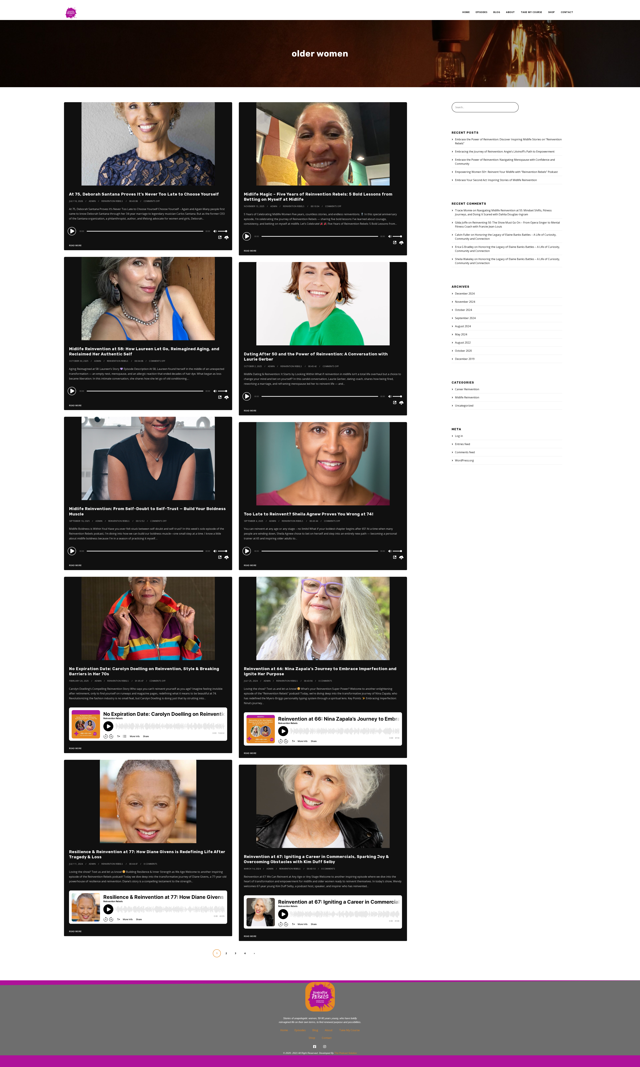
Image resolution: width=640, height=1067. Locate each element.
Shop (551, 12)
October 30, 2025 (78, 361)
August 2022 (463, 342)
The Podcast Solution (345, 1053)
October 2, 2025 (253, 366)
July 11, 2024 (76, 863)
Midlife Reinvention (467, 397)
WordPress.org (464, 460)
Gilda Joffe (461, 222)
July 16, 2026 (76, 201)
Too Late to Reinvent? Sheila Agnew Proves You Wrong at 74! (309, 514)
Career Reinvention (467, 389)
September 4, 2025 (253, 521)
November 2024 (465, 302)
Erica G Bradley (464, 247)
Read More (75, 245)
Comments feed (465, 452)
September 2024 (465, 318)
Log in (459, 436)
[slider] (222, 234)
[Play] (72, 231)
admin (92, 201)
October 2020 (463, 351)
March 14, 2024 (252, 868)
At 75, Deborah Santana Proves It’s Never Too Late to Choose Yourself (144, 194)
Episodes (481, 12)
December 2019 (464, 359)
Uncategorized (464, 405)
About (510, 12)
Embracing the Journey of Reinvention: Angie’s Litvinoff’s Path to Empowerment (504, 151)
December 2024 (464, 293)
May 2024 (461, 334)
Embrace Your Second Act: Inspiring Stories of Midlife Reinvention (496, 180)
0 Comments (325, 680)
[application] (148, 231)
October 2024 (463, 310)
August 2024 (463, 326)
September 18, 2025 (79, 521)
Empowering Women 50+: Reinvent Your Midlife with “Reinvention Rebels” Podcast (506, 172)
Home (466, 12)
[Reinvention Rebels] (71, 10)
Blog (496, 12)
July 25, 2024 (251, 680)
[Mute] (215, 231)
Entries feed (462, 444)
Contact (567, 12)
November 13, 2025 (254, 206)
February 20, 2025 (79, 680)
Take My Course (531, 12)
